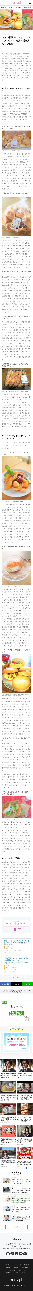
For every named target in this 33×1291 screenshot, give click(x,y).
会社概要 (16, 1272)
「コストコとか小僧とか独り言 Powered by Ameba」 (17, 391)
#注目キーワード (21, 977)
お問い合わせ (25, 1267)
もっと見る (16, 1227)
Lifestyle (19, 7)
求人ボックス (12, 952)
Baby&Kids (27, 7)
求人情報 (8, 1267)
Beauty (11, 7)
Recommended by (21, 1168)
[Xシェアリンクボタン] (12, 1253)
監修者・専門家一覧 (24, 1264)
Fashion (3, 7)
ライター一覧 (14, 1264)
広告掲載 (16, 1267)
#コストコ (11, 977)
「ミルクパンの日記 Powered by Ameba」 (14, 150)
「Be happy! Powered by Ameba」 (12, 237)
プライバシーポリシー (11, 1270)
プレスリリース (25, 1272)
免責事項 (8, 1272)
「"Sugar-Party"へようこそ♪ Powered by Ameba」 (16, 819)
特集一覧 (7, 1264)
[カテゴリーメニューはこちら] (30, 3)
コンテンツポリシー (24, 1270)
